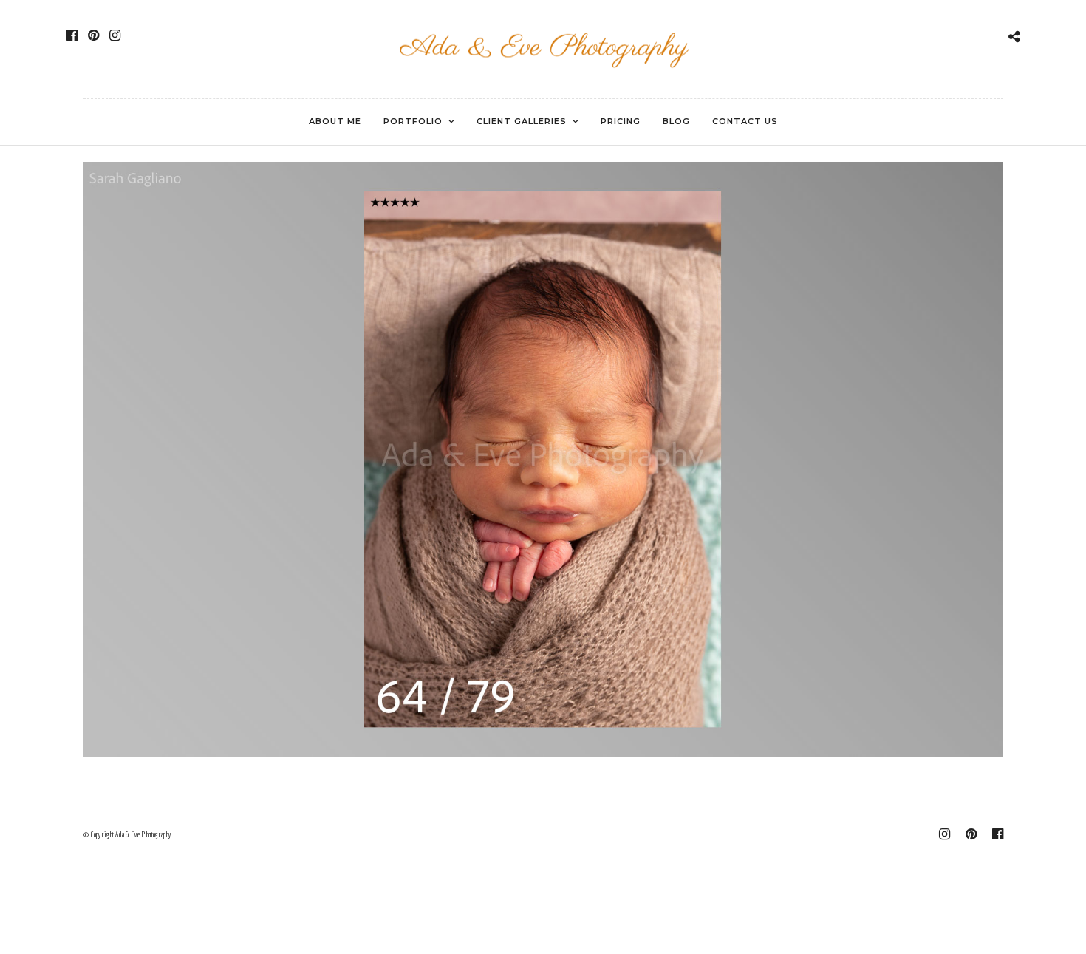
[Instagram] (114, 35)
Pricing (621, 121)
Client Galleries (522, 121)
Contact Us (745, 121)
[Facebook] (72, 35)
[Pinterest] (93, 35)
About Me (335, 121)
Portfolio (413, 121)
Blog (676, 121)
